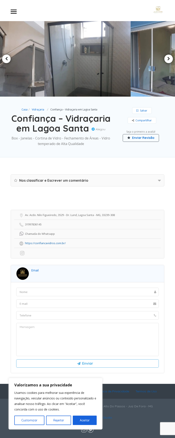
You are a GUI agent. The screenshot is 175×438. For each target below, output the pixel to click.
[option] (87, 58)
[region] (55, 403)
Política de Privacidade (112, 391)
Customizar (29, 420)
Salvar (143, 110)
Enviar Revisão (142, 138)
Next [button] (168, 58)
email (35, 270)
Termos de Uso (146, 391)
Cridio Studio (103, 417)
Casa (25, 109)
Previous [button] (6, 58)
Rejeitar (58, 420)
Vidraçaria (38, 109)
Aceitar (85, 420)
